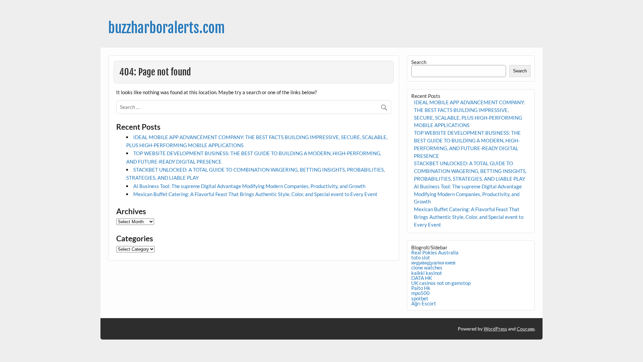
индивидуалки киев (433, 262)
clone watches (426, 267)
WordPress (495, 328)
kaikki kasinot (426, 273)
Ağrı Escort (423, 303)
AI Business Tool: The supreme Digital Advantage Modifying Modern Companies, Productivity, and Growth (249, 186)
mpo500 (420, 293)
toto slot (420, 257)
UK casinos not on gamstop (441, 283)
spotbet (419, 298)
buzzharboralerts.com (166, 28)
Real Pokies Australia (434, 252)
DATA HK (421, 278)
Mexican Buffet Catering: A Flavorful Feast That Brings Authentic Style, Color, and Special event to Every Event (255, 194)
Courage (525, 328)
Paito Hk (420, 288)
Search (418, 62)
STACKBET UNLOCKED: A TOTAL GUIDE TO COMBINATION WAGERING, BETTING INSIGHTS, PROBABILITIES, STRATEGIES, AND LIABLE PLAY (470, 171)
